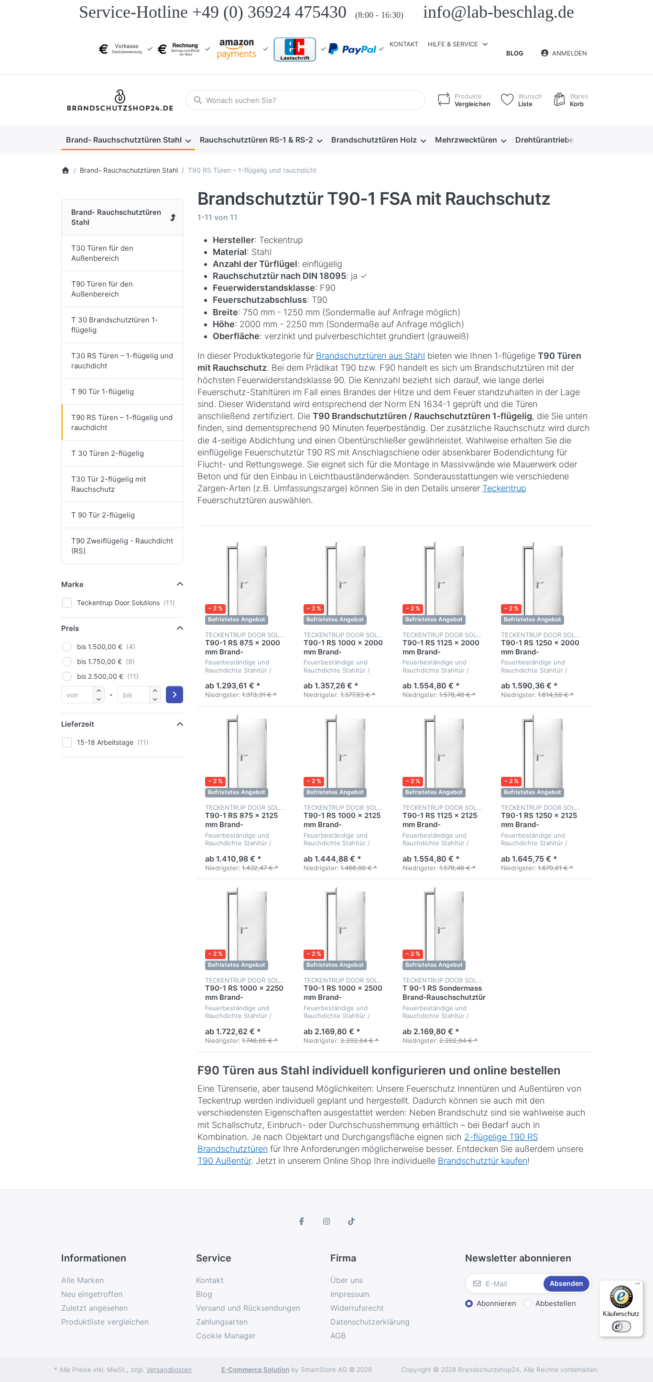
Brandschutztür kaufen (482, 1161)
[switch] (621, 1326)
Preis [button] (70, 628)
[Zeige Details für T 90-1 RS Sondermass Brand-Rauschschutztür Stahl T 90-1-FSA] (444, 928)
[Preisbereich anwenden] (174, 694)
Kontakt (404, 44)
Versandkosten (169, 1369)
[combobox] (305, 100)
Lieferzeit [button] (77, 724)
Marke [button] (72, 584)
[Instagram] (326, 1221)
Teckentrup (504, 488)
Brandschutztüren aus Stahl (370, 356)
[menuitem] (128, 140)
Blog (514, 53)
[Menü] (637, 1286)
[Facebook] (302, 1221)
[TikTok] (351, 1221)
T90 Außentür (224, 1161)
